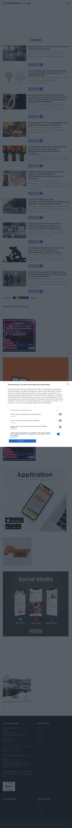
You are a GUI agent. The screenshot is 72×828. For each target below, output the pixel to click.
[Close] (68, 385)
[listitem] (36, 410)
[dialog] (36, 414)
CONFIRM (20, 441)
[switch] (59, 414)
